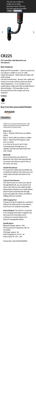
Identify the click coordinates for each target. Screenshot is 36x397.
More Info (17, 11)
